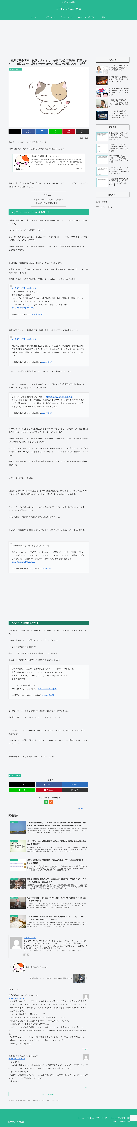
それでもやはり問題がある (47, 203)
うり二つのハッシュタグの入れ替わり (49, 200)
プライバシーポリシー (105, 207)
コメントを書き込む (48, 1094)
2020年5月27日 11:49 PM (17, 1059)
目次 (46, 195)
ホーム (81, 1118)
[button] (82, 131)
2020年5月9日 (37, 314)
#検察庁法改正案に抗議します (24, 288)
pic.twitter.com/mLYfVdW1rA (23, 562)
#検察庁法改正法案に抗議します (59, 397)
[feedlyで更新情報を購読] (46, 802)
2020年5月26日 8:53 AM (16, 998)
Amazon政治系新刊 (118, 1118)
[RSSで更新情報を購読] (51, 802)
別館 (128, 1118)
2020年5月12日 (45, 568)
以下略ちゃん (30, 937)
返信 (86, 1050)
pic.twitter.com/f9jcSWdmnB (23, 308)
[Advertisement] (68, 37)
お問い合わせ (101, 202)
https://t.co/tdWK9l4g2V (47, 689)
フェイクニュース (15, 775)
